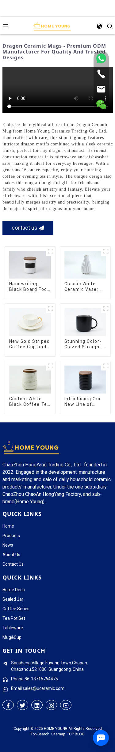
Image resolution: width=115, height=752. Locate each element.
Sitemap (58, 734)
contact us (24, 228)
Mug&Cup (11, 637)
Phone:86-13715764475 (34, 678)
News (7, 545)
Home (8, 526)
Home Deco (13, 589)
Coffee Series (15, 608)
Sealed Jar (12, 599)
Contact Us (13, 564)
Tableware (12, 627)
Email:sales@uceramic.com (37, 688)
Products (11, 535)
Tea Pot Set (13, 618)
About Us (11, 554)
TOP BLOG (75, 734)
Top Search (40, 734)
